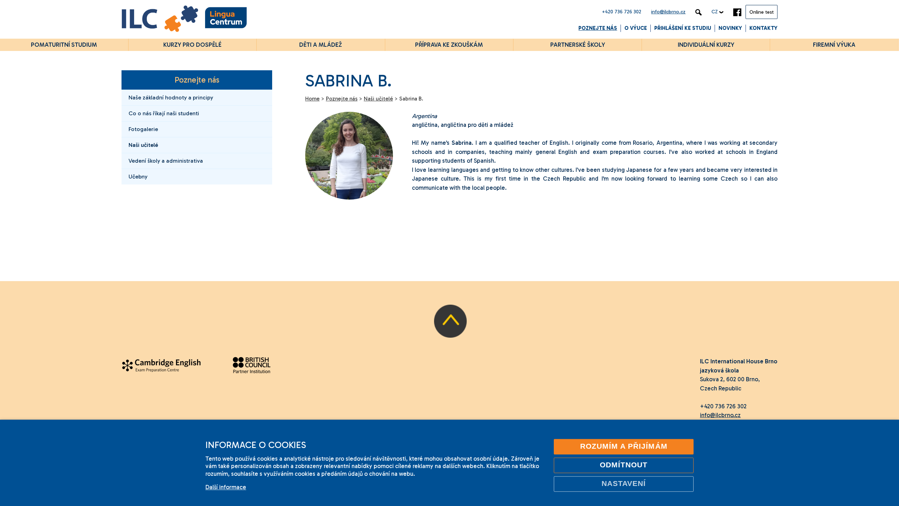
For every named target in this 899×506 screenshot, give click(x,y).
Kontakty (763, 28)
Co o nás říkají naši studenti (164, 113)
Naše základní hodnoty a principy (171, 97)
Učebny (138, 176)
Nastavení (624, 483)
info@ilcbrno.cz (668, 12)
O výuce (635, 28)
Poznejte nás (597, 28)
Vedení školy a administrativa (166, 160)
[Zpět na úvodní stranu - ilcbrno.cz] (184, 19)
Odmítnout (624, 465)
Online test (761, 12)
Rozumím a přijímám (624, 446)
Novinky (730, 28)
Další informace (225, 487)
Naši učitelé (143, 145)
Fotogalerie (143, 129)
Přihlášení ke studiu (682, 28)
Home (312, 99)
